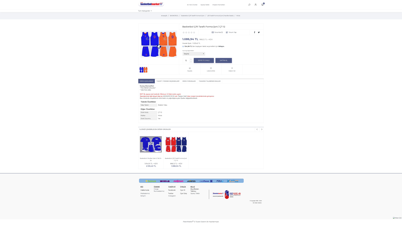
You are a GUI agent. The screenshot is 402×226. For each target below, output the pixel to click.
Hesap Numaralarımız (159, 190)
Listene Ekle (211, 71)
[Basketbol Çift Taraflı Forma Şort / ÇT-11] (176, 144)
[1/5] (183, 32)
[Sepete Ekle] (204, 60)
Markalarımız (145, 193)
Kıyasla (189, 71)
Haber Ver (232, 71)
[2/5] (185, 32)
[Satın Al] (223, 60)
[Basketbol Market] (151, 7)
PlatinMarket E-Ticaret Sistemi (194, 222)
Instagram (172, 196)
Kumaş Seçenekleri (188, 50)
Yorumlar (218, 32)
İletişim (143, 196)
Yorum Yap (232, 32)
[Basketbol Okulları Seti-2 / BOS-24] (151, 144)
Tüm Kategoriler (144, 11)
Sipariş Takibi (195, 193)
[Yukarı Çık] (397, 218)
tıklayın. (221, 46)
